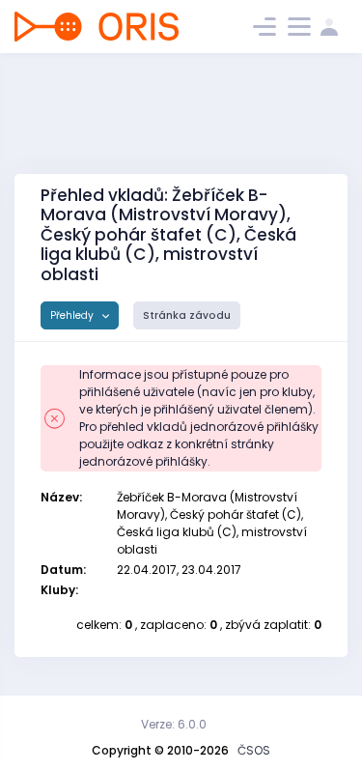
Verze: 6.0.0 (174, 724)
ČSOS (253, 750)
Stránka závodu (187, 315)
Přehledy (73, 315)
